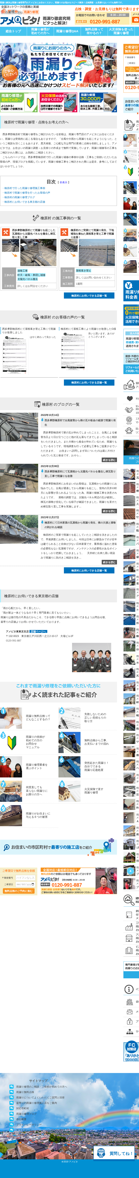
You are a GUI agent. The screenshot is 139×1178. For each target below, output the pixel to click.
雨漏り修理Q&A (67, 31)
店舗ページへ (38, 631)
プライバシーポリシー (29, 1124)
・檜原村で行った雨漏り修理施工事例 (23, 188)
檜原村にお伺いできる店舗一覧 (89, 295)
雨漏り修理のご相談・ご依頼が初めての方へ (41, 1086)
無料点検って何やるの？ (94, 31)
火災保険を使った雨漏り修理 (121, 31)
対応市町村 (22, 1108)
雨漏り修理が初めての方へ (40, 31)
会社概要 (21, 1119)
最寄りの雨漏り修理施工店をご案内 (36, 1102)
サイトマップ (24, 1130)
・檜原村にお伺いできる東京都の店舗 (23, 201)
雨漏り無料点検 (25, 1092)
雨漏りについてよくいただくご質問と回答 (40, 1097)
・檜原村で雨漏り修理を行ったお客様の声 (26, 192)
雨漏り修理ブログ (26, 1113)
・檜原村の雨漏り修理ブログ (18, 197)
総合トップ (13, 31)
